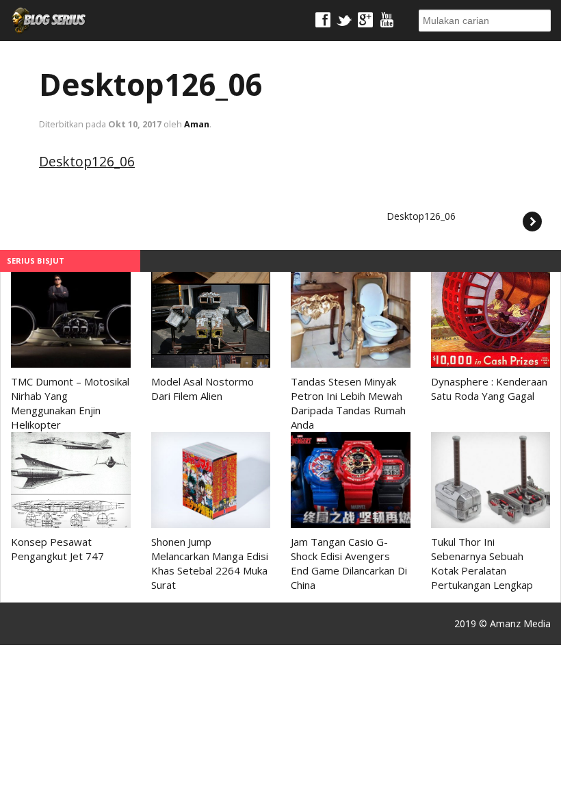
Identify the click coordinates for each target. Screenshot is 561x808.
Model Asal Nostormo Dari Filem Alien (202, 389)
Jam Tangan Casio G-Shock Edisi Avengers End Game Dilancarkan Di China (349, 563)
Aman (196, 124)
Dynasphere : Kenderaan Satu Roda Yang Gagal (489, 389)
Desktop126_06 (150, 84)
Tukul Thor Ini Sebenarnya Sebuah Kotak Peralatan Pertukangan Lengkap (482, 563)
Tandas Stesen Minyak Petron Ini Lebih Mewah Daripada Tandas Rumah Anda (348, 403)
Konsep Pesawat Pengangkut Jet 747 (57, 549)
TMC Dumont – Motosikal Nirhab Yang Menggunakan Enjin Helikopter (70, 403)
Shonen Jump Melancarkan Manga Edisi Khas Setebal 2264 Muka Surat (209, 563)
